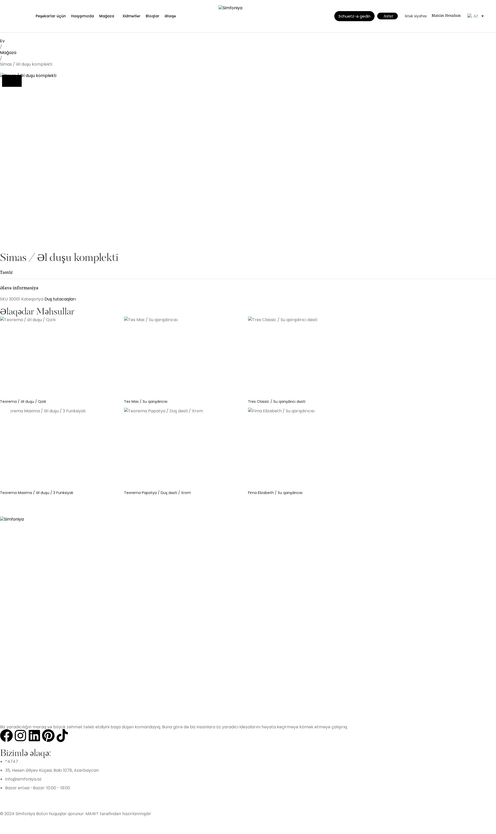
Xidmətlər (131, 16)
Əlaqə (170, 16)
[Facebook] (6, 735)
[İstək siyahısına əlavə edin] (12, 81)
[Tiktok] (62, 735)
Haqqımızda (82, 16)
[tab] (248, 272)
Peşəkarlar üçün (51, 16)
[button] (5, 411)
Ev (2, 41)
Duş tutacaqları (60, 299)
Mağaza (106, 16)
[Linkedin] (34, 735)
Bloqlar (152, 16)
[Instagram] (20, 735)
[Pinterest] (48, 735)
